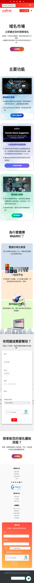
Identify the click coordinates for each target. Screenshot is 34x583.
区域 (16, 478)
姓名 (5, 354)
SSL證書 (16, 499)
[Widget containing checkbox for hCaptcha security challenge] (17, 412)
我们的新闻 (17, 476)
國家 (5, 381)
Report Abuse (16, 508)
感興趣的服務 (8, 399)
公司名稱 (7, 362)
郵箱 (5, 391)
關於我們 (16, 471)
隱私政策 (16, 515)
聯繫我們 (16, 474)
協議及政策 (17, 513)
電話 (5, 370)
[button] (17, 487)
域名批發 (16, 496)
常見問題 (16, 518)
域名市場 (16, 501)
